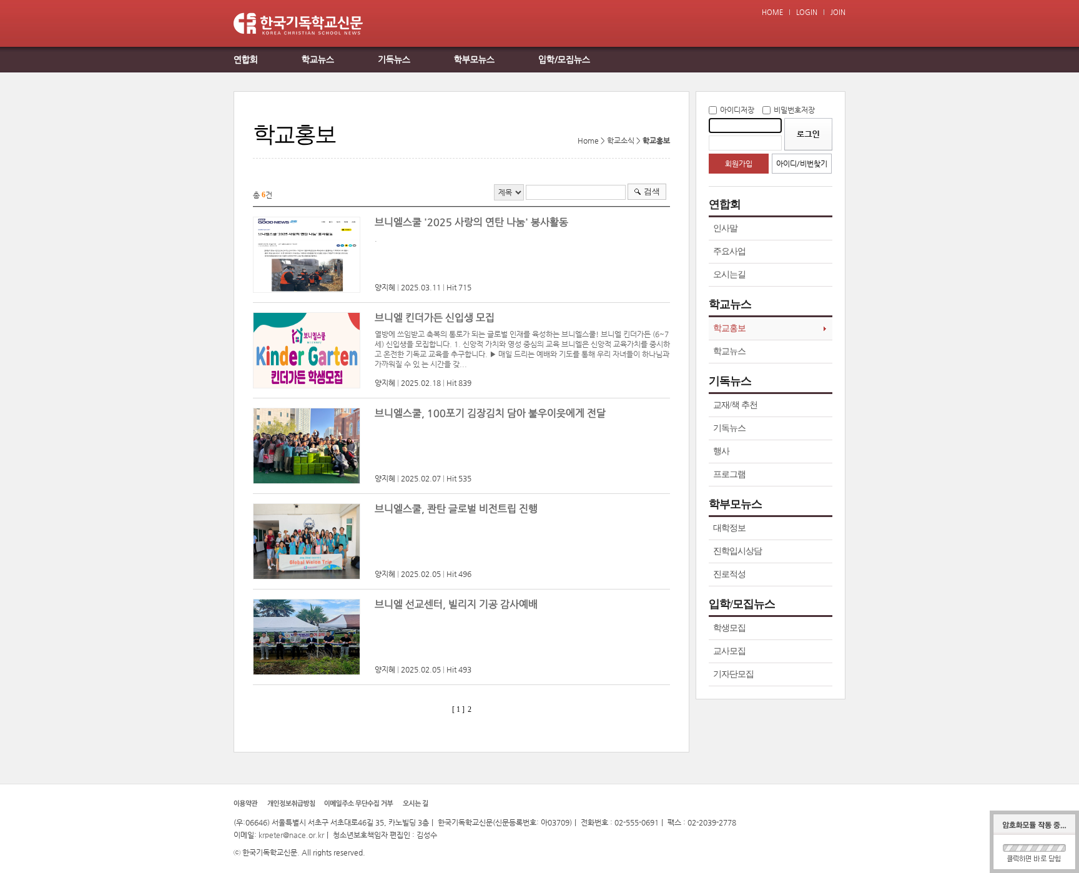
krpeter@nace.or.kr (291, 835)
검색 (652, 191)
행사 (721, 451)
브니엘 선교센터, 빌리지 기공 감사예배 (456, 604)
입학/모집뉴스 (564, 59)
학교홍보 (729, 328)
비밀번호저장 (794, 110)
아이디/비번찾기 (801, 163)
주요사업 (729, 251)
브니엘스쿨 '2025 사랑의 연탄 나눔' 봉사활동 (471, 222)
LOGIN (806, 12)
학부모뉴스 (474, 59)
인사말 (725, 228)
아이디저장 (737, 110)
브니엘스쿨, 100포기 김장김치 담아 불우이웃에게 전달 (490, 413)
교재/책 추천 (735, 405)
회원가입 (738, 163)
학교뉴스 (318, 59)
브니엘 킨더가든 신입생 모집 (435, 317)
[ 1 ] (458, 709)
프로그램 (729, 474)
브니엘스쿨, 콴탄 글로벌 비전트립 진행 (456, 509)
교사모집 (729, 651)
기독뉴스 (394, 59)
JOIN (837, 12)
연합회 (246, 59)
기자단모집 (733, 674)
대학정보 (729, 528)
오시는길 (729, 274)
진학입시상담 (737, 551)
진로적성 (729, 574)
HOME (772, 12)
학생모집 (729, 628)
